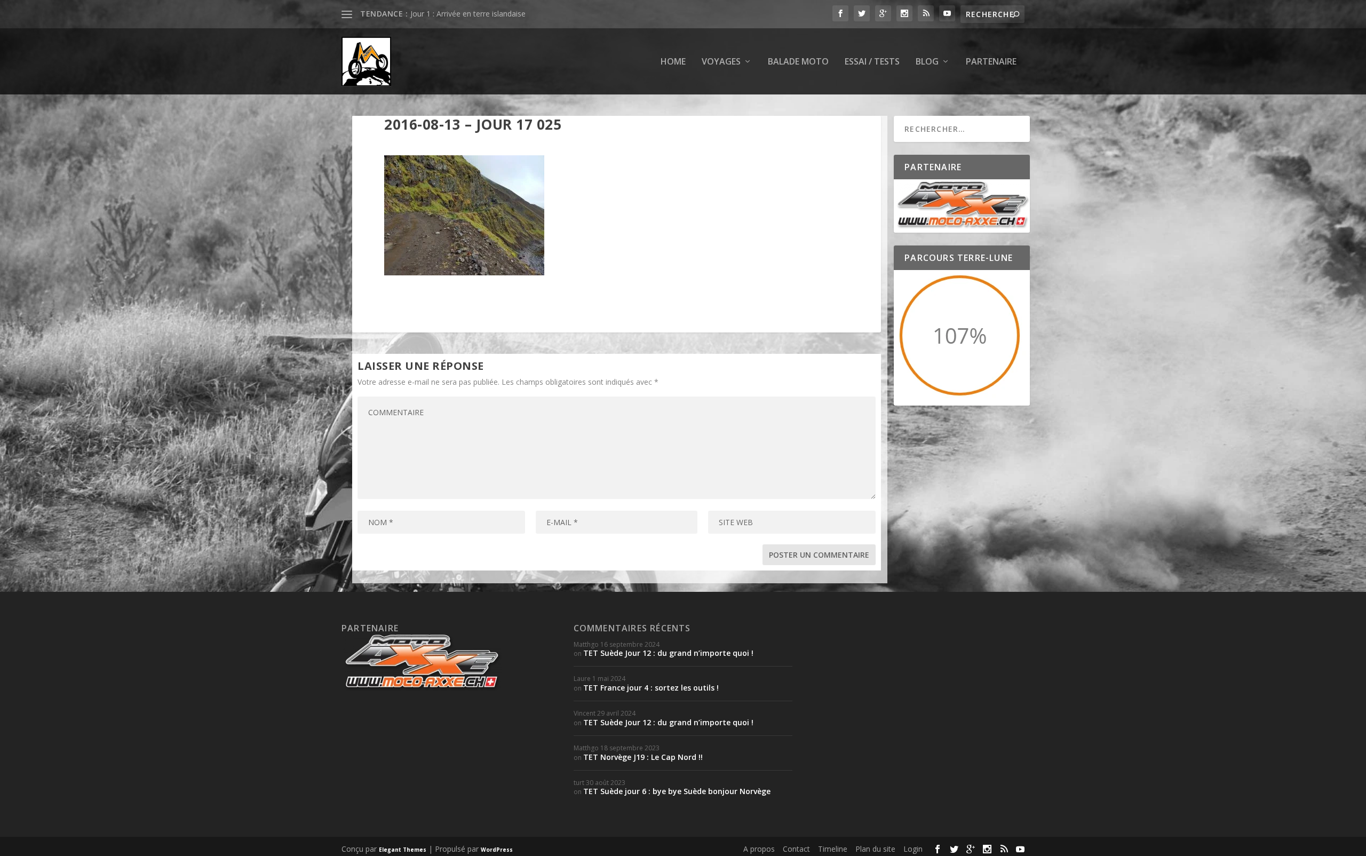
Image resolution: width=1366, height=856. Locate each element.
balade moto (798, 62)
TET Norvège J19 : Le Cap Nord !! (643, 757)
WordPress (497, 849)
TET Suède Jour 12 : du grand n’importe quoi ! (668, 653)
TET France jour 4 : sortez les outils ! (651, 688)
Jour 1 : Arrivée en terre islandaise (468, 14)
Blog (927, 62)
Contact (796, 849)
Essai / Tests (872, 62)
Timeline (832, 849)
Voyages (721, 62)
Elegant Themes (402, 849)
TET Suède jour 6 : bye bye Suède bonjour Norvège (677, 791)
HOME (673, 62)
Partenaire (991, 62)
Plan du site (875, 849)
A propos (759, 849)
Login (913, 849)
